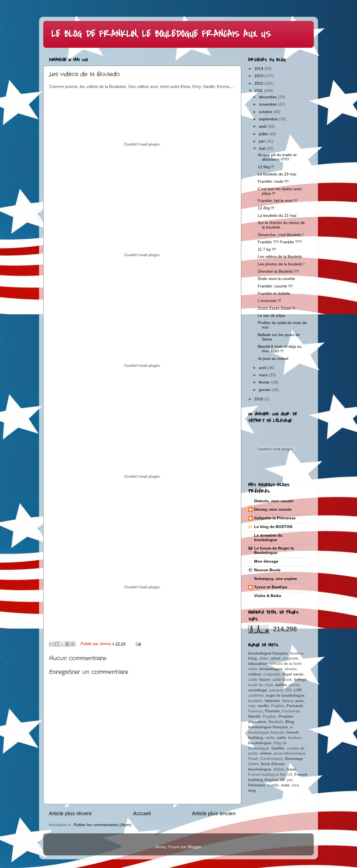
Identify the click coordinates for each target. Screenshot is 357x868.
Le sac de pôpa (271, 315)
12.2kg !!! (266, 208)
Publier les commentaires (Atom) (102, 825)
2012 (259, 83)
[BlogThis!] (57, 644)
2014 (259, 68)
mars (264, 375)
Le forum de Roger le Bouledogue (274, 550)
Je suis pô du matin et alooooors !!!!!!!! (277, 157)
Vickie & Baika (267, 596)
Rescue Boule (267, 570)
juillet (264, 134)
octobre (266, 112)
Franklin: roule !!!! (273, 181)
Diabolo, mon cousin (274, 501)
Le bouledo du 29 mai (277, 174)
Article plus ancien (214, 813)
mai (262, 148)
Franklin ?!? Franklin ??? (280, 242)
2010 (259, 399)
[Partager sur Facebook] (67, 644)
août (263, 126)
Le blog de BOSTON (273, 527)
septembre (269, 119)
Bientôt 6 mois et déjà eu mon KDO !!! (279, 348)
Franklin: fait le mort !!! (277, 201)
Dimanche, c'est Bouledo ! (281, 235)
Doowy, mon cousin (273, 509)
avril (263, 368)
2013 (259, 76)
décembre (268, 97)
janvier (265, 390)
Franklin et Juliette (274, 293)
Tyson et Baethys (270, 587)
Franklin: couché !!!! (275, 286)
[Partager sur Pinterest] (73, 644)
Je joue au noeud (273, 358)
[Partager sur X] (62, 644)
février (265, 382)
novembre (268, 104)
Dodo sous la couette (276, 279)
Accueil (142, 813)
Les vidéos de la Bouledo (280, 257)
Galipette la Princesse (275, 518)
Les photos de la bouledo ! (281, 264)
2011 (259, 91)
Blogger (194, 847)
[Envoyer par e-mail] (51, 644)
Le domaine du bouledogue (268, 537)
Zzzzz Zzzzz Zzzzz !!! (276, 308)
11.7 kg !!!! (267, 249)
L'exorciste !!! (269, 301)
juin (262, 141)
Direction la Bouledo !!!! (278, 271)
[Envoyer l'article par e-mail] (137, 644)
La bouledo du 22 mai (277, 215)
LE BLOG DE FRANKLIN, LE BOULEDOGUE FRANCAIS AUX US (161, 34)
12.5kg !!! (266, 167)
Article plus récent (70, 813)
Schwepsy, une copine (275, 579)
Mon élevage (266, 561)
